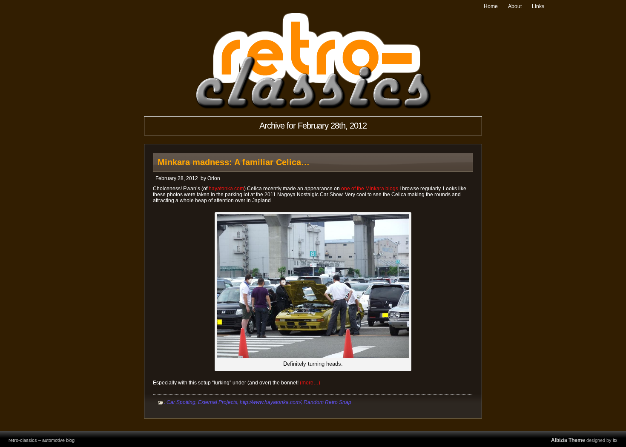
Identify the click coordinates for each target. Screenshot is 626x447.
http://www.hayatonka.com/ (270, 402)
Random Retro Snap (327, 402)
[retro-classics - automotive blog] (313, 107)
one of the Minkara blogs (369, 189)
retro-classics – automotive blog (42, 440)
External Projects (217, 402)
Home (491, 6)
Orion (213, 178)
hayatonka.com (226, 189)
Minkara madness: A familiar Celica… (234, 162)
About (515, 6)
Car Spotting (181, 402)
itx (615, 440)
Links (538, 6)
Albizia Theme (568, 440)
